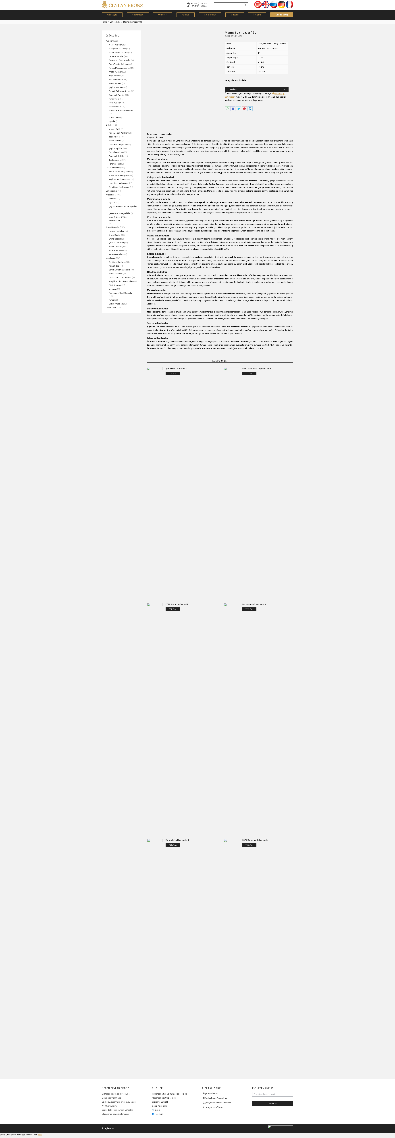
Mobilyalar (110, 258)
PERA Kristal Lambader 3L (177, 604)
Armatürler (113, 117)
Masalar (112, 289)
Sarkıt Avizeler (115, 83)
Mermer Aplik (115, 129)
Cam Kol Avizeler (116, 56)
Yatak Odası (114, 266)
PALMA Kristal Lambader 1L (178, 840)
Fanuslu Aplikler (116, 152)
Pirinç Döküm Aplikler (118, 133)
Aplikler (109, 125)
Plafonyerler (114, 99)
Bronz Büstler (115, 235)
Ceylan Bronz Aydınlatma (216, 1098)
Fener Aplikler (115, 164)
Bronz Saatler (115, 239)
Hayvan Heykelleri (116, 231)
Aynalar (112, 202)
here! (40, 1135)
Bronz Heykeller (113, 227)
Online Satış (111, 307)
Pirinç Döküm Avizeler (118, 64)
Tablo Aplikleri (115, 160)
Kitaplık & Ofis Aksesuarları (121, 281)
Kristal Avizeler (115, 72)
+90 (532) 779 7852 (199, 3)
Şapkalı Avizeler (116, 87)
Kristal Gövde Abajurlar (119, 175)
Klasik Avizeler (115, 45)
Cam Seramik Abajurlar (119, 187)
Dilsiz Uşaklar (115, 285)
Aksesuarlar (111, 195)
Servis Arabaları (116, 304)
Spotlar (112, 121)
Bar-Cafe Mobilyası (117, 262)
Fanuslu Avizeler (116, 79)
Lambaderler (241, 80)
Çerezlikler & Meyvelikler (119, 213)
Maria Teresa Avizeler (118, 52)
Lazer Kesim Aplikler (118, 144)
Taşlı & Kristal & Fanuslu (119, 179)
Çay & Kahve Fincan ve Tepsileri (123, 206)
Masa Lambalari (113, 168)
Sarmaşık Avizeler (117, 95)
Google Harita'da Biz (214, 1107)
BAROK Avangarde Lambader (255, 840)
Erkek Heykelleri (116, 250)
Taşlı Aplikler (114, 137)
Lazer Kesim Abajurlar (118, 183)
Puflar (111, 300)
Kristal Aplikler (115, 140)
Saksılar (112, 198)
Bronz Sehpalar (116, 273)
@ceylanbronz (211, 1093)
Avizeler (109, 41)
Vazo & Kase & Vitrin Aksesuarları (118, 218)
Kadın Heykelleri (116, 254)
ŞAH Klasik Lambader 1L (177, 368)
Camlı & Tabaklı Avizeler (119, 91)
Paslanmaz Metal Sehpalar (120, 293)
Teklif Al (233, 89)
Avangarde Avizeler (117, 48)
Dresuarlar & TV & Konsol (120, 277)
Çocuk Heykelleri (116, 243)
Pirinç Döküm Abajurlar (119, 171)
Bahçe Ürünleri (115, 246)
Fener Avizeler (115, 106)
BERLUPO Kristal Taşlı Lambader (256, 368)
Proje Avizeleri (115, 103)
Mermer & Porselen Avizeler (121, 110)
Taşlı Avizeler (115, 76)
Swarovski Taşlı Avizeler (119, 60)
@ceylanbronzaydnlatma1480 (218, 1103)
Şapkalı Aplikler (116, 148)
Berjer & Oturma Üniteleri (119, 270)
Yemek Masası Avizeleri (119, 68)
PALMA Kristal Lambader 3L (254, 604)
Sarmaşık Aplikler (116, 156)
